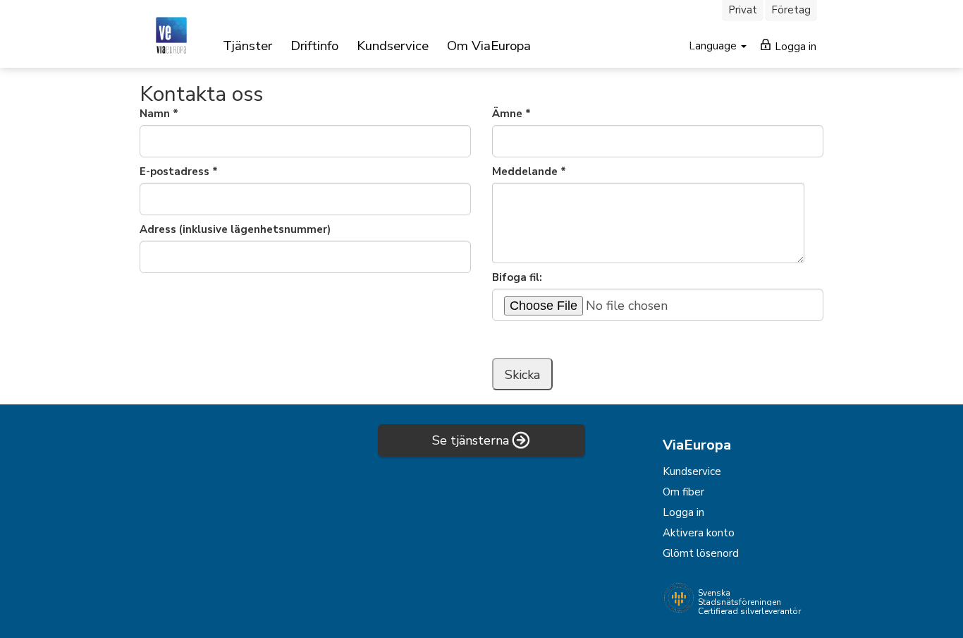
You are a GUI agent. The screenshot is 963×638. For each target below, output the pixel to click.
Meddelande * (529, 171)
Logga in (794, 47)
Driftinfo (314, 46)
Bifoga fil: (517, 277)
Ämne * (511, 114)
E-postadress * (179, 171)
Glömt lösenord (701, 553)
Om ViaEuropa (489, 46)
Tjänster (247, 46)
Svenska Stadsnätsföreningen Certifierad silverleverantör (749, 602)
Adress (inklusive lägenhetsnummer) (235, 229)
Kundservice (393, 46)
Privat (742, 10)
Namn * (159, 114)
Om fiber (683, 492)
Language (714, 46)
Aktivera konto (699, 533)
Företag (791, 10)
